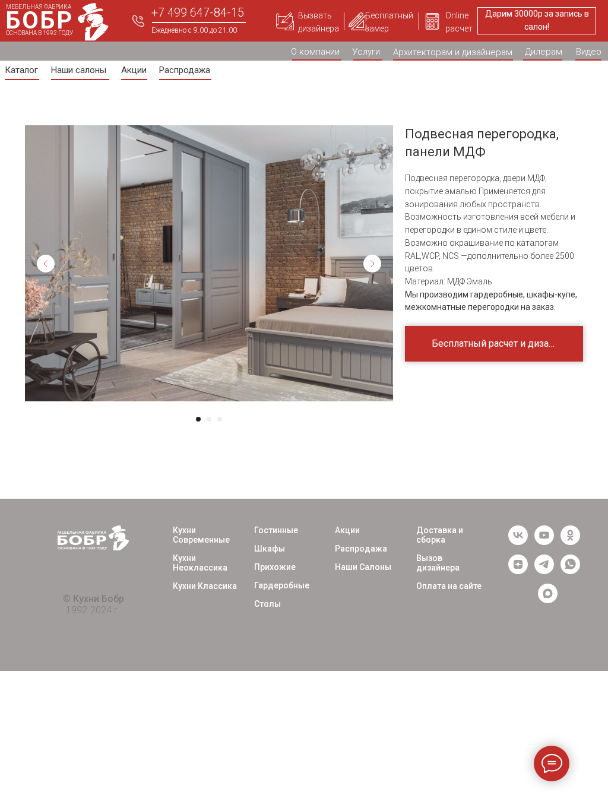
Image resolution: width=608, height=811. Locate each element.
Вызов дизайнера (438, 562)
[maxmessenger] (548, 600)
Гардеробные (281, 585)
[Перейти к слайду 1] (198, 419)
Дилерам (543, 51)
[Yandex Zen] (518, 571)
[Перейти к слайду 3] (219, 419)
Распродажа (184, 70)
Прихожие (275, 567)
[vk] (518, 542)
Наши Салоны (363, 567)
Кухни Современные (201, 534)
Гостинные (276, 530)
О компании (315, 51)
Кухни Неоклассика (200, 562)
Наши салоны (78, 70)
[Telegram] (544, 571)
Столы (267, 604)
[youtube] (544, 542)
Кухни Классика (205, 586)
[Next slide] (372, 264)
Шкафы (269, 548)
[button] (285, 21)
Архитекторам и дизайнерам (452, 52)
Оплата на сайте (449, 586)
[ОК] (570, 542)
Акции (134, 70)
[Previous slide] (46, 264)
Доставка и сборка (439, 534)
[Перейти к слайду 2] (209, 419)
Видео (588, 51)
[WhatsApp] (570, 571)
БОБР (40, 20)
